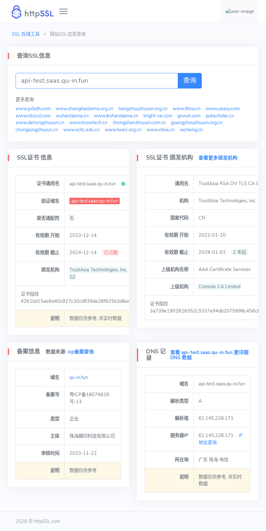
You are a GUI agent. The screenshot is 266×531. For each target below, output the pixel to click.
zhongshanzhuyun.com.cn (139, 122)
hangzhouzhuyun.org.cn (142, 108)
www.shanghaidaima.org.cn (84, 108)
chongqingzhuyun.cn (37, 129)
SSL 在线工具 (26, 34)
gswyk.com (188, 115)
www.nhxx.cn (161, 129)
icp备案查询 (81, 351)
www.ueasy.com (223, 108)
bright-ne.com (157, 115)
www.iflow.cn (186, 108)
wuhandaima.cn (72, 115)
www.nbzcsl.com (33, 115)
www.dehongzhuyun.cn (40, 122)
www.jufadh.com (33, 108)
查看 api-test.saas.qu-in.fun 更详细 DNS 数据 (209, 355)
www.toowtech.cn (88, 122)
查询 (189, 80)
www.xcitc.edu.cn (81, 129)
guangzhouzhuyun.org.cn (197, 122)
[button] (239, 11)
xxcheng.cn (191, 129)
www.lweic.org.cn (123, 129)
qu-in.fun (78, 377)
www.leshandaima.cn (116, 115)
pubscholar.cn (220, 115)
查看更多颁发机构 (218, 158)
